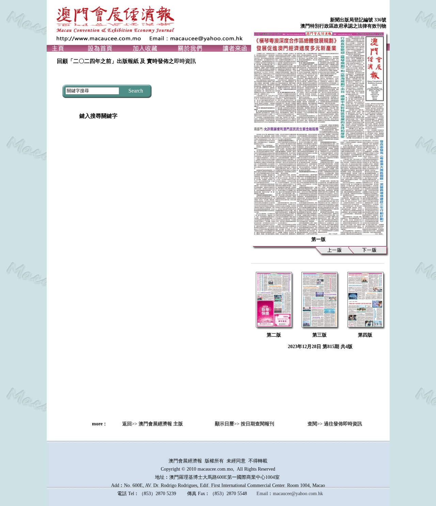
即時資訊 (185, 61)
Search (135, 91)
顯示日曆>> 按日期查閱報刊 (242, 423)
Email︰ (264, 493)
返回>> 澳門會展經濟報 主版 (152, 423)
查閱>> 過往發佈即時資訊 (330, 423)
